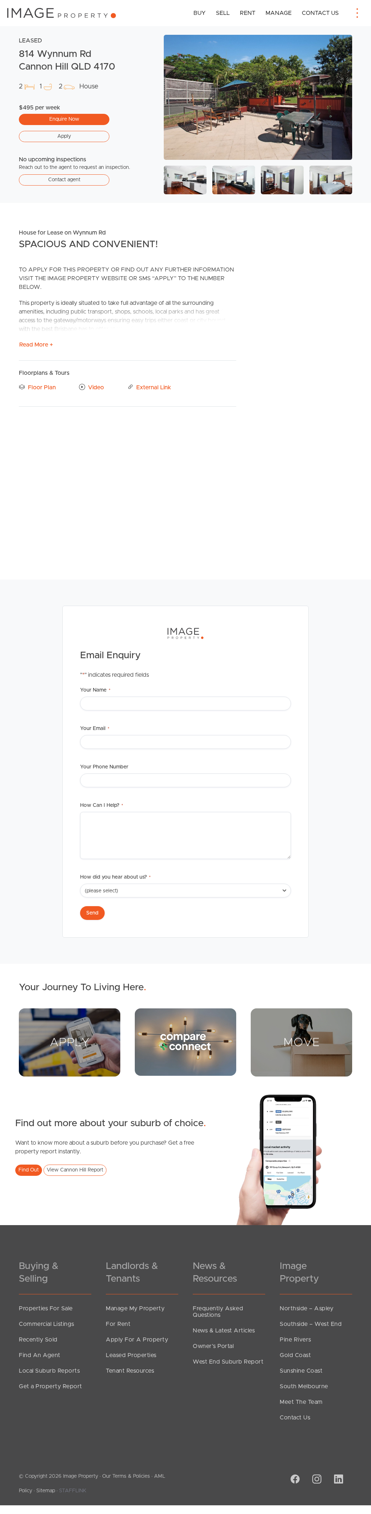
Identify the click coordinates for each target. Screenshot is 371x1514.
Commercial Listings (46, 1324)
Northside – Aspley (306, 1308)
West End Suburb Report (228, 1362)
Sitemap (45, 1490)
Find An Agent (40, 1355)
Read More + (36, 345)
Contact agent (64, 179)
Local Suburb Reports (49, 1371)
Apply (64, 136)
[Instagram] (316, 1480)
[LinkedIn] (337, 1480)
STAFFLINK (72, 1490)
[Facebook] (294, 1480)
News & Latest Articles (224, 1330)
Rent (247, 13)
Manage (279, 13)
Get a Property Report (50, 1386)
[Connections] (185, 1042)
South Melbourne (304, 1386)
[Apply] (69, 1042)
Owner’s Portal (213, 1346)
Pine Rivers (295, 1340)
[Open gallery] (258, 97)
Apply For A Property (137, 1340)
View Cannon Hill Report (75, 1170)
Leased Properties (131, 1355)
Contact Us (320, 13)
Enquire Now (64, 119)
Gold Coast (295, 1355)
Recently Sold (38, 1340)
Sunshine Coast (301, 1371)
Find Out (28, 1170)
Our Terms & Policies (126, 1476)
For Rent (118, 1324)
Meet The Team (301, 1402)
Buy (199, 13)
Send (92, 913)
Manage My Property (135, 1308)
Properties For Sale (46, 1308)
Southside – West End (311, 1324)
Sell (223, 13)
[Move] (301, 1042)
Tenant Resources (130, 1371)
